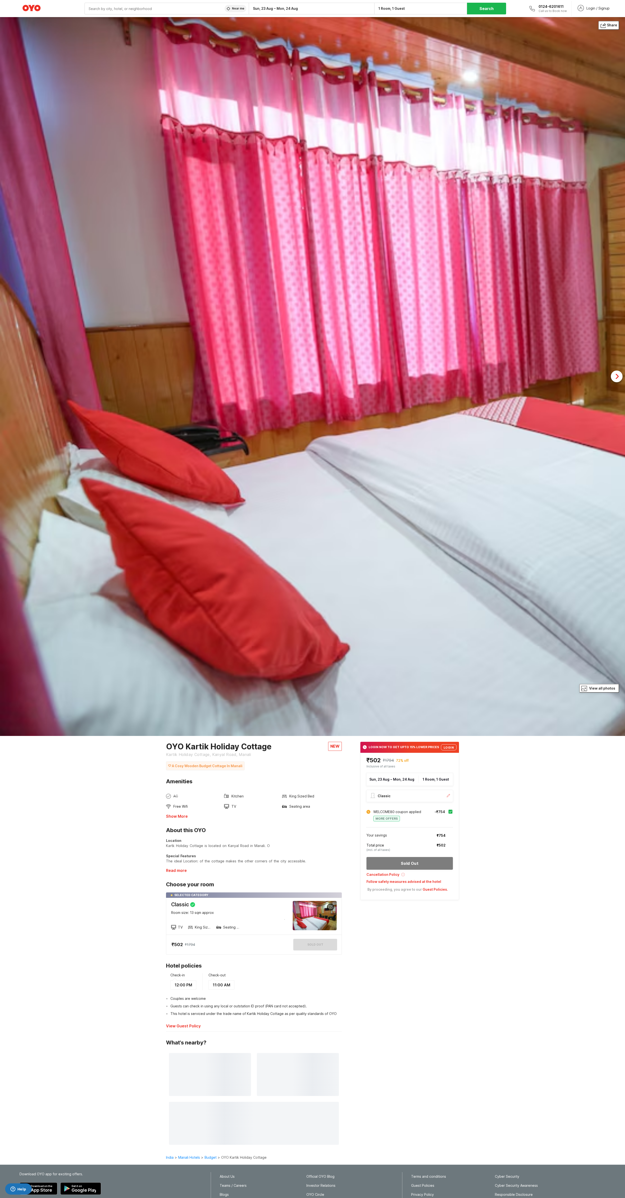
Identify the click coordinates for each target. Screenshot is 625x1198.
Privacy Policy (422, 1195)
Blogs (224, 1195)
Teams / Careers (233, 1186)
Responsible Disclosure (514, 1195)
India (170, 1157)
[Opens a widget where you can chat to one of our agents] (18, 1189)
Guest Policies (422, 1186)
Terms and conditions (428, 1176)
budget (211, 1157)
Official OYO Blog (320, 1176)
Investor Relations (320, 1186)
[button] (409, 876)
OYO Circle (315, 1195)
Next (617, 376)
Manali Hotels (189, 1157)
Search (486, 8)
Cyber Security (507, 1176)
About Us (227, 1176)
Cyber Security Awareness (516, 1186)
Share (612, 25)
